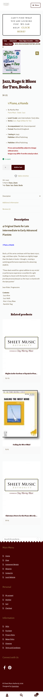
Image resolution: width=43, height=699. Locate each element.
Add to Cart (18, 167)
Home (5, 41)
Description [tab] (7, 196)
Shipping (8, 643)
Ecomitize (15, 686)
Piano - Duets (8, 44)
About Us (8, 569)
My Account (7, 695)
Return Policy (9, 639)
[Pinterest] (10, 668)
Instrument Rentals (12, 564)
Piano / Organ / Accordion (26, 41)
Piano (37, 41)
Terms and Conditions (12, 648)
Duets (19, 113)
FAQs (7, 626)
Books (21, 185)
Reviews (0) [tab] (7, 209)
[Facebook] (5, 668)
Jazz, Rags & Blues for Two (22, 121)
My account (9, 595)
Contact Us (9, 573)
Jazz (23, 113)
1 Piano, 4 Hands (18, 103)
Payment (8, 631)
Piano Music (12, 113)
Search (21, 695)
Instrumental (13, 41)
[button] (37, 53)
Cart (6, 604)
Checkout (8, 608)
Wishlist (8, 600)
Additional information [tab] (11, 202)
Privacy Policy (10, 635)
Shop (7, 560)
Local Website (10, 577)
